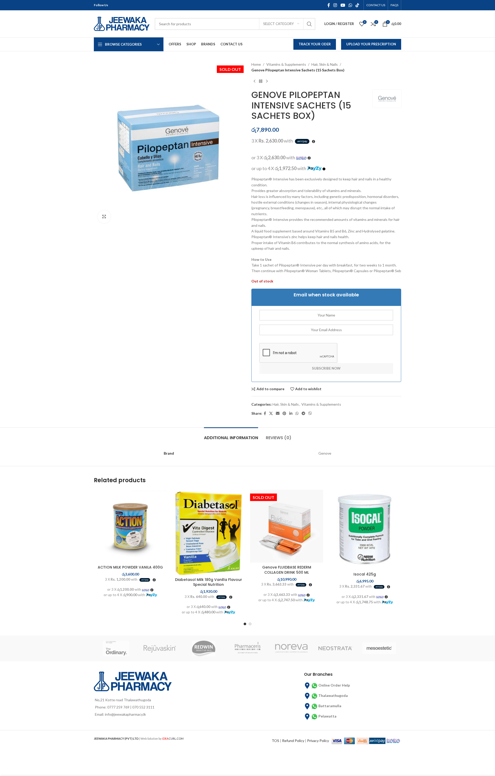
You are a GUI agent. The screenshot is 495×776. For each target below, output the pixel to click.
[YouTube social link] (343, 5)
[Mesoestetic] (379, 648)
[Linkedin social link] (291, 413)
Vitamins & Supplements (286, 64)
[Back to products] (261, 81)
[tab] (231, 435)
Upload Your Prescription (371, 44)
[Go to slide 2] (250, 624)
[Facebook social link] (329, 5)
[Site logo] (122, 23)
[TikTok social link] (357, 5)
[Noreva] (291, 648)
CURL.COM (173, 738)
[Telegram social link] (303, 413)
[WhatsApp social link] (350, 5)
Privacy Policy (318, 740)
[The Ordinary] (116, 648)
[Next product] (267, 81)
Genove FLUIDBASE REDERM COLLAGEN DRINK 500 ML (286, 570)
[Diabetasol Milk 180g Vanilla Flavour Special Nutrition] (208, 532)
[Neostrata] (335, 648)
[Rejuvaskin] (160, 648)
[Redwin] (204, 648)
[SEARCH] (309, 24)
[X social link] (271, 413)
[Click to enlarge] (104, 216)
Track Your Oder (315, 44)
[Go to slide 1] (245, 624)
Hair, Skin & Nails (324, 64)
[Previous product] (254, 81)
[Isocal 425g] (364, 530)
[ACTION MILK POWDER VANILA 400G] (130, 526)
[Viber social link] (310, 413)
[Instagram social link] (335, 5)
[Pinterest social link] (284, 413)
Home (256, 64)
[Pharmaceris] (247, 648)
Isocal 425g (364, 574)
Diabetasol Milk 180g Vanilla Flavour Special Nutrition (208, 582)
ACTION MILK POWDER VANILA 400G (130, 567)
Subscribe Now (326, 368)
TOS (275, 740)
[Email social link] (277, 413)
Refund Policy (293, 740)
